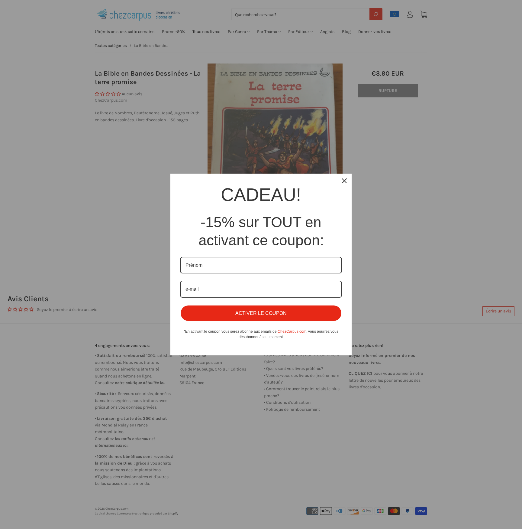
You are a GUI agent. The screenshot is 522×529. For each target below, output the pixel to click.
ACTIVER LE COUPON (261, 313)
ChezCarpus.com (292, 331)
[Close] (344, 181)
